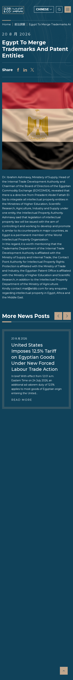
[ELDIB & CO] (13, 10)
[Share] (18, 70)
